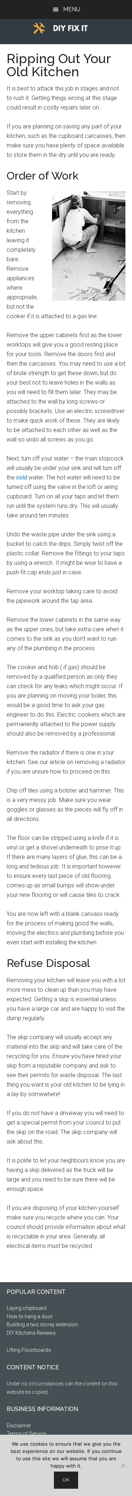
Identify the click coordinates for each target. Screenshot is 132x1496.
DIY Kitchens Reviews (31, 1333)
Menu (71, 9)
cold (21, 477)
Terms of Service (26, 1434)
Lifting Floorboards (29, 1350)
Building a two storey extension (42, 1324)
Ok (66, 1479)
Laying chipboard (27, 1308)
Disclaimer (19, 1425)
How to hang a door (30, 1316)
